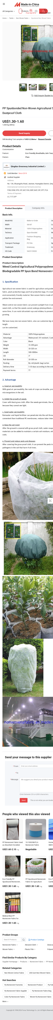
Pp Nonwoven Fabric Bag (41, 991)
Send (24, 800)
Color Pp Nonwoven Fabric (14, 997)
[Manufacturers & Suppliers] (26, 4)
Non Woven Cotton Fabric (14, 973)
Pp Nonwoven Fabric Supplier (15, 991)
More (4, 1001)
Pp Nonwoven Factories (13, 985)
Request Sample (44, 139)
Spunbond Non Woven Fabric (41, 18)
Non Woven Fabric (22, 18)
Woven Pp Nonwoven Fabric (40, 997)
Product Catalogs (37, 939)
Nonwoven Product (35, 985)
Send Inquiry (24, 133)
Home (4, 18)
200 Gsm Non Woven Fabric (39, 973)
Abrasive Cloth (30, 945)
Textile (11, 18)
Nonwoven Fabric (9, 945)
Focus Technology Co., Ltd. (31, 1010)
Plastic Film (29, 949)
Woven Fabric (7, 949)
